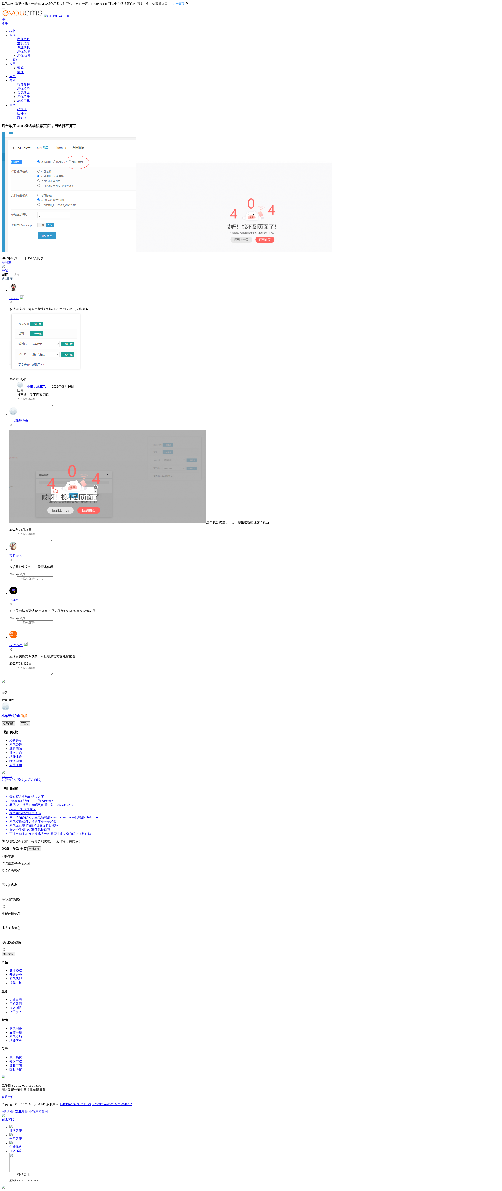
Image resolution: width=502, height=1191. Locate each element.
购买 (12, 35)
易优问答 (15, 1028)
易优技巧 (23, 88)
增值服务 (15, 1012)
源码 (20, 68)
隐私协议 (15, 1069)
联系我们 (8, 1097)
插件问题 (15, 761)
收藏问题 (8, 723)
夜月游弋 (16, 555)
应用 (12, 64)
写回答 (25, 723)
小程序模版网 (38, 1111)
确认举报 (8, 953)
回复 (20, 390)
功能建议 (15, 757)
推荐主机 (15, 982)
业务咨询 (15, 752)
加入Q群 (15, 1007)
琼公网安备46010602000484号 (112, 1104)
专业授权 (23, 47)
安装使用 (15, 765)
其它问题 (15, 748)
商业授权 (23, 39)
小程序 (22, 109)
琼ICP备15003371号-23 (75, 1104)
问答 (12, 76)
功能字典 (15, 1040)
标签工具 (23, 101)
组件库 (22, 113)
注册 (5, 23)
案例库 (22, 117)
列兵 (23, 716)
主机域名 (23, 43)
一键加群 (34, 848)
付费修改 (15, 1146)
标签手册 (15, 1032)
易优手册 (23, 96)
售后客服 (15, 1138)
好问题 (7, 262)
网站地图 (8, 1111)
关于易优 (15, 1057)
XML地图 (21, 1111)
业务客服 (15, 1130)
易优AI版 (23, 55)
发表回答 (8, 700)
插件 (20, 72)
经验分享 (15, 740)
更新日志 (15, 999)
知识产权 (15, 1061)
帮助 (12, 80)
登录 (5, 19)
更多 (12, 105)
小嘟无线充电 (11, 716)
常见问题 (23, 92)
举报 (5, 270)
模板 (12, 31)
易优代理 (23, 51)
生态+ (13, 59)
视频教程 (23, 84)
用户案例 (15, 1003)
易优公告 (15, 744)
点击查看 (178, 3)
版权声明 (15, 1065)
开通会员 (15, 974)
